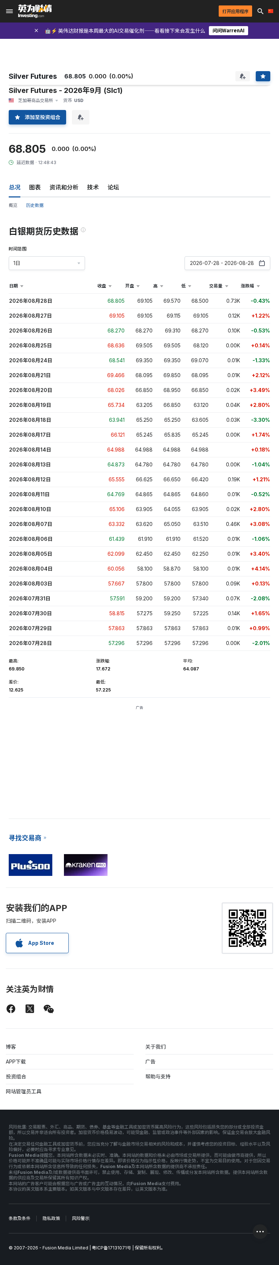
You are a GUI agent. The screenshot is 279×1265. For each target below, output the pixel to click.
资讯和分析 (63, 187)
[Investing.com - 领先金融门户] (35, 11)
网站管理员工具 (23, 1091)
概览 (13, 205)
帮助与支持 (158, 1076)
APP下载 (16, 1061)
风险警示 (80, 1218)
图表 (35, 187)
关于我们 (155, 1047)
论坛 (113, 187)
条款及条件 (20, 1218)
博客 (11, 1047)
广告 (150, 1061)
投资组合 (16, 1076)
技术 (93, 187)
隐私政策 (51, 1218)
